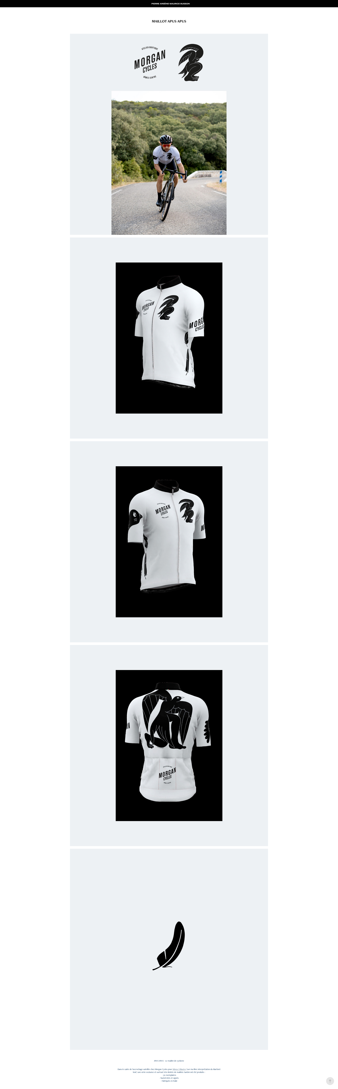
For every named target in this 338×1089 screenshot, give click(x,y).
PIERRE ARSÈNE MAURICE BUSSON (170, 4)
